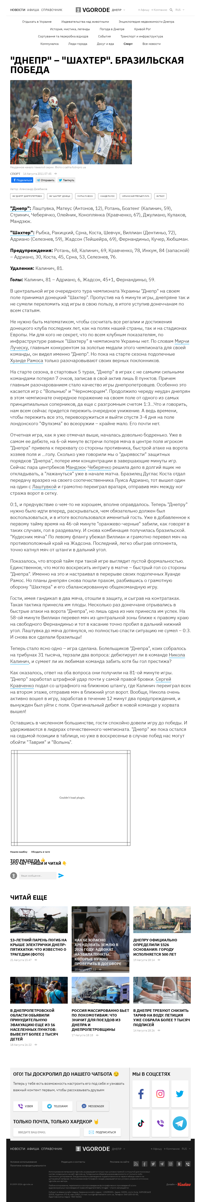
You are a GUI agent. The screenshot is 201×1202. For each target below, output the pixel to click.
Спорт (128, 44)
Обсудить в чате (40, 852)
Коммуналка (49, 44)
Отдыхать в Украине (37, 21)
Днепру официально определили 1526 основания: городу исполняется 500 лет (155, 947)
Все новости (152, 44)
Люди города (77, 44)
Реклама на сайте (119, 1162)
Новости (17, 9)
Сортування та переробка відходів (63, 36)
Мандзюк (76, 467)
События (104, 36)
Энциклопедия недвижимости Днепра (146, 21)
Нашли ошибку (18, 852)
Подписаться (106, 1132)
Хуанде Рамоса (26, 360)
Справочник (51, 9)
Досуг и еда (105, 44)
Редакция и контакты (73, 1162)
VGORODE (96, 1148)
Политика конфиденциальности (28, 1165)
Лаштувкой (44, 486)
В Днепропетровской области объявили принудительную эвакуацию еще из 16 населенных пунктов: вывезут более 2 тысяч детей (34, 1024)
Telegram (61, 1106)
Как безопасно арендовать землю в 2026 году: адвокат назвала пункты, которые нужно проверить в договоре (98, 952)
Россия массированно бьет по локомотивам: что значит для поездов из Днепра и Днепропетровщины (100, 1020)
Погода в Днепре (112, 29)
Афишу (145, 9)
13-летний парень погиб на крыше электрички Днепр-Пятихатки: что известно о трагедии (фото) (38, 947)
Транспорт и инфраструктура (142, 36)
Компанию (160, 9)
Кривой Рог (142, 29)
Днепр (116, 1149)
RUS (178, 9)
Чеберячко (99, 467)
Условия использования (23, 1162)
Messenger (96, 1106)
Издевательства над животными (85, 21)
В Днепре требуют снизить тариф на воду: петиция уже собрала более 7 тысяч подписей (161, 1017)
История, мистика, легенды (70, 29)
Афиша (33, 9)
